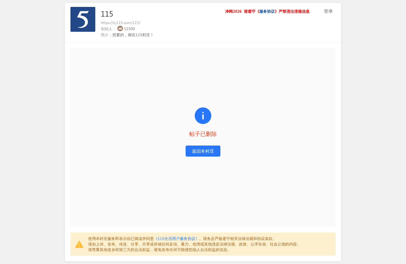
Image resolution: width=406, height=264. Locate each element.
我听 (318, 11)
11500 (129, 28)
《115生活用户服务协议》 (176, 238)
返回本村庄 (203, 151)
